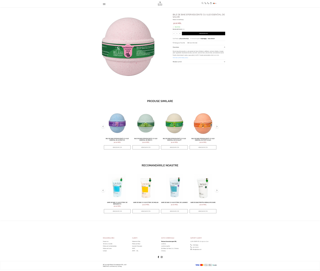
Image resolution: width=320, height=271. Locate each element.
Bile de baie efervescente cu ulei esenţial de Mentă (145, 139)
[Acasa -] (160, 3)
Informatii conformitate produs (180, 57)
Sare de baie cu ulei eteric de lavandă (174, 202)
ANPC (133, 248)
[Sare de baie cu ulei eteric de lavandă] (174, 187)
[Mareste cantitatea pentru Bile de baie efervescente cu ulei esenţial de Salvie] (180, 33)
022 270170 (195, 247)
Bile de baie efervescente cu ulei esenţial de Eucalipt (174, 139)
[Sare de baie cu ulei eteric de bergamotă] (117, 187)
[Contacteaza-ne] (205, 3)
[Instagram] (161, 257)
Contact (105, 250)
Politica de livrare (107, 248)
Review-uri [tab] (177, 62)
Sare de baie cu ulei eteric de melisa (145, 202)
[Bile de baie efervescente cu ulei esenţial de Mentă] (145, 123)
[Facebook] (158, 257)
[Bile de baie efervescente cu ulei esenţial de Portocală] (203, 123)
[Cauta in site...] (202, 3)
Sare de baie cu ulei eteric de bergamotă (117, 203)
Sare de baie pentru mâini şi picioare (203, 202)
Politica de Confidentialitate (109, 246)
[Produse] (104, 4)
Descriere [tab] (176, 47)
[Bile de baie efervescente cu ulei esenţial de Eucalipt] (174, 123)
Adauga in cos (203, 33)
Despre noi (105, 241)
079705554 (195, 245)
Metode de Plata (136, 241)
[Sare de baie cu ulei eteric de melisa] (145, 187)
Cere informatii (193, 43)
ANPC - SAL (135, 250)
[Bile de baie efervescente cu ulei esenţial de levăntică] (117, 123)
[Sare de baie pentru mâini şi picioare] (203, 187)
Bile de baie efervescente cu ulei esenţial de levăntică (117, 139)
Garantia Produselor (137, 246)
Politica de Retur (136, 243)
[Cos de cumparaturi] (211, 3)
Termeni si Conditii (107, 243)
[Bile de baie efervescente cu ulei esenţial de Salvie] (128, 46)
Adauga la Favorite (179, 43)
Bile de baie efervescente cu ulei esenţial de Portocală (203, 139)
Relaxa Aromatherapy (178, 19)
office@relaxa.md (196, 249)
